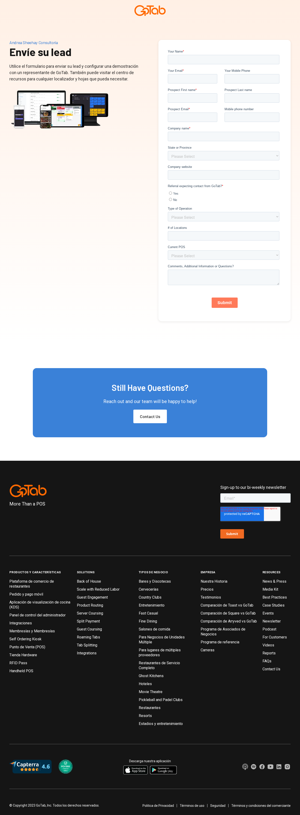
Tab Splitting (87, 645)
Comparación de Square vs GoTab (228, 613)
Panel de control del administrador (37, 615)
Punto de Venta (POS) (27, 647)
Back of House (89, 581)
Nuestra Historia (214, 581)
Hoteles (145, 684)
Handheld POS (21, 671)
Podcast (269, 629)
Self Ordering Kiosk (25, 639)
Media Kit (270, 589)
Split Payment (88, 621)
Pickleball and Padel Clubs (161, 700)
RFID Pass (18, 663)
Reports (269, 653)
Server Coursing (90, 613)
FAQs (266, 661)
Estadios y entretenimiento (161, 723)
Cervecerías (148, 589)
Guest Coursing (89, 629)
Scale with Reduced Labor (98, 589)
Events (268, 613)
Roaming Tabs (88, 637)
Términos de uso (192, 805)
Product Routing (90, 605)
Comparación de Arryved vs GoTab (229, 621)
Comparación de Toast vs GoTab (227, 605)
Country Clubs (150, 597)
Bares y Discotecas (155, 581)
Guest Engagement (92, 597)
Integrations (87, 653)
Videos (268, 645)
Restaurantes (150, 708)
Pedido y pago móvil (26, 594)
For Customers (274, 637)
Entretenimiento (152, 605)
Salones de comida (154, 629)
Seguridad (217, 805)
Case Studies (273, 605)
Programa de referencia (220, 642)
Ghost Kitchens (151, 676)
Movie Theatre (150, 692)
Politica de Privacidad (158, 805)
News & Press (274, 581)
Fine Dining (148, 621)
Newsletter (271, 621)
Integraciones (20, 623)
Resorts (145, 715)
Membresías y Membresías (32, 631)
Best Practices (274, 597)
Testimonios (211, 597)
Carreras (207, 650)
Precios (207, 589)
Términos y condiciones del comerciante (261, 805)
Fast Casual (148, 613)
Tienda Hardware (23, 655)
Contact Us (150, 416)
